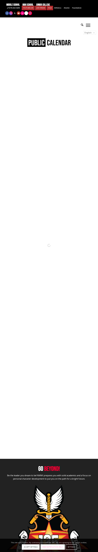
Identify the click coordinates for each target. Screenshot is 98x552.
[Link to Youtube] (18, 13)
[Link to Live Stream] (26, 13)
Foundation (76, 8)
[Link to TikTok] (30, 13)
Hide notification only (52, 547)
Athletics (57, 8)
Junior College (43, 4)
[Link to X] (15, 13)
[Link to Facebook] (7, 13)
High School (27, 4)
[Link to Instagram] (11, 13)
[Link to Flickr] (22, 13)
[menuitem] (13, 4)
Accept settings (31, 547)
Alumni (67, 8)
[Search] (82, 25)
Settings (71, 547)
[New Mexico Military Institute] (49, 25)
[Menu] (88, 25)
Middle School (13, 4)
